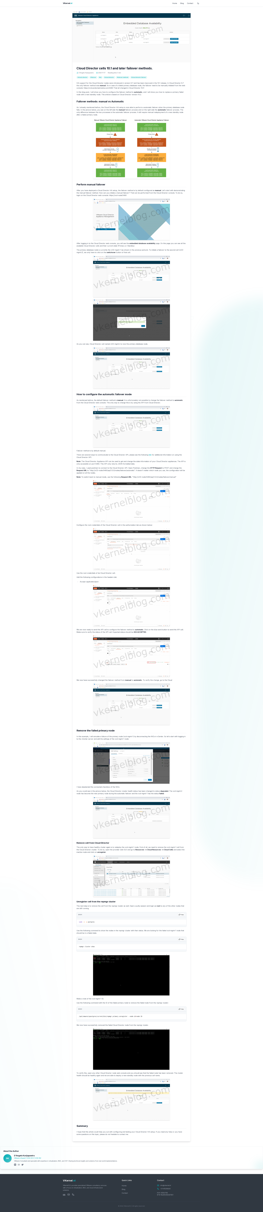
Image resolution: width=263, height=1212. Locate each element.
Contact (190, 3)
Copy (183, 921)
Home (174, 3)
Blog (182, 3)
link (150, 455)
